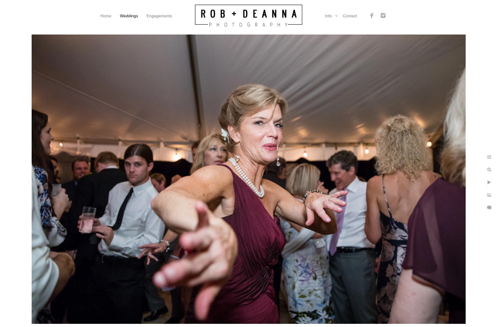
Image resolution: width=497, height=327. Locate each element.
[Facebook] (372, 15)
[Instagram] (383, 15)
